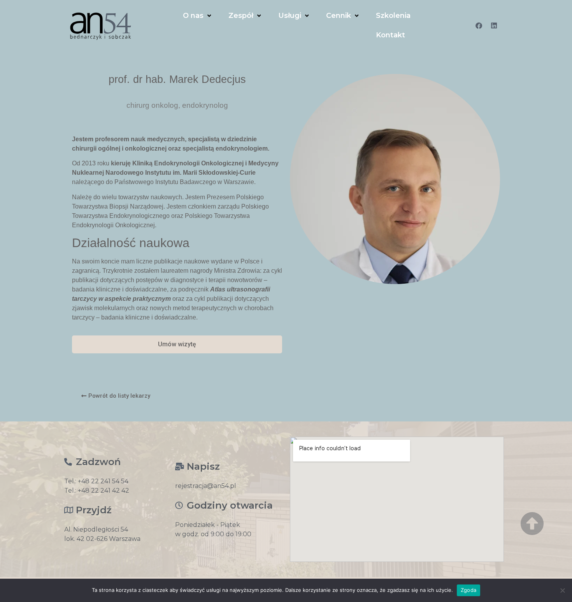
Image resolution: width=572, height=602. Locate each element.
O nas (193, 15)
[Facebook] (479, 25)
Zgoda (468, 590)
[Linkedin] (494, 25)
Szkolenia (393, 15)
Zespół (240, 15)
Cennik (338, 15)
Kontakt (390, 35)
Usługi (289, 15)
